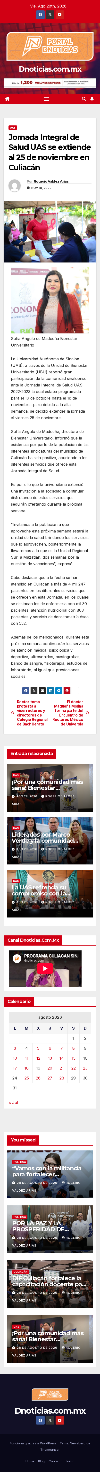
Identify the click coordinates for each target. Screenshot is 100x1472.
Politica (20, 1161)
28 (61, 1078)
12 (38, 1058)
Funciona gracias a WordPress (34, 1443)
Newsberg (77, 1443)
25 (27, 1078)
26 (38, 1078)
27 (50, 1078)
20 (50, 1068)
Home (29, 1461)
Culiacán (20, 1271)
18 (27, 1068)
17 (15, 1068)
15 (73, 1058)
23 (85, 1068)
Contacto (56, 1461)
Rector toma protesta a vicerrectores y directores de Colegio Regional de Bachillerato (32, 713)
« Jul (13, 1102)
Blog (41, 1461)
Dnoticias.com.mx (50, 69)
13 (50, 1058)
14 (61, 1058)
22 (73, 1068)
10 (15, 1058)
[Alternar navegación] (46, 98)
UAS (13, 127)
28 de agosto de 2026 (37, 1183)
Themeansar (50, 1449)
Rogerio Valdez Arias (51, 181)
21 (62, 1068)
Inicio (71, 1461)
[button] (84, 98)
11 (26, 1058)
